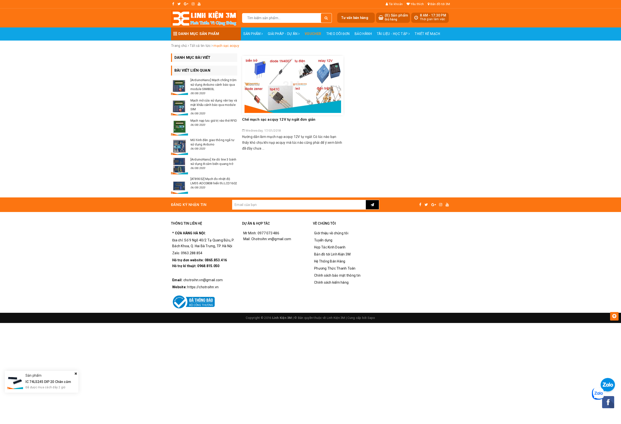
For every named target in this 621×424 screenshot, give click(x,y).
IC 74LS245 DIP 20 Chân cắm (48, 381)
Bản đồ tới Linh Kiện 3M (332, 254)
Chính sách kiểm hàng (331, 282)
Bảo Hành (363, 34)
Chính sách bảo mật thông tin (337, 275)
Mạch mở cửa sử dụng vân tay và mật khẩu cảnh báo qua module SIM (213, 105)
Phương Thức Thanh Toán (335, 268)
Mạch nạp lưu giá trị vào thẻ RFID (213, 120)
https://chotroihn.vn (203, 287)
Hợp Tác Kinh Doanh (330, 247)
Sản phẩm (252, 34)
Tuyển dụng (323, 240)
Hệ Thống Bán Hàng (329, 261)
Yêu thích (417, 4)
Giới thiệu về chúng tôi (331, 233)
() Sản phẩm (396, 17)
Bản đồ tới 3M (440, 4)
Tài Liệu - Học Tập (393, 34)
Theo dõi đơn (338, 34)
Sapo (371, 318)
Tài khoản (395, 4)
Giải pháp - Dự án (283, 34)
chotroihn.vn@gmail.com (203, 280)
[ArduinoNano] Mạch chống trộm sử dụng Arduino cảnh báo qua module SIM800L (213, 84)
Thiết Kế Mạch (427, 34)
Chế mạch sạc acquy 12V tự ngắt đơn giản (279, 119)
